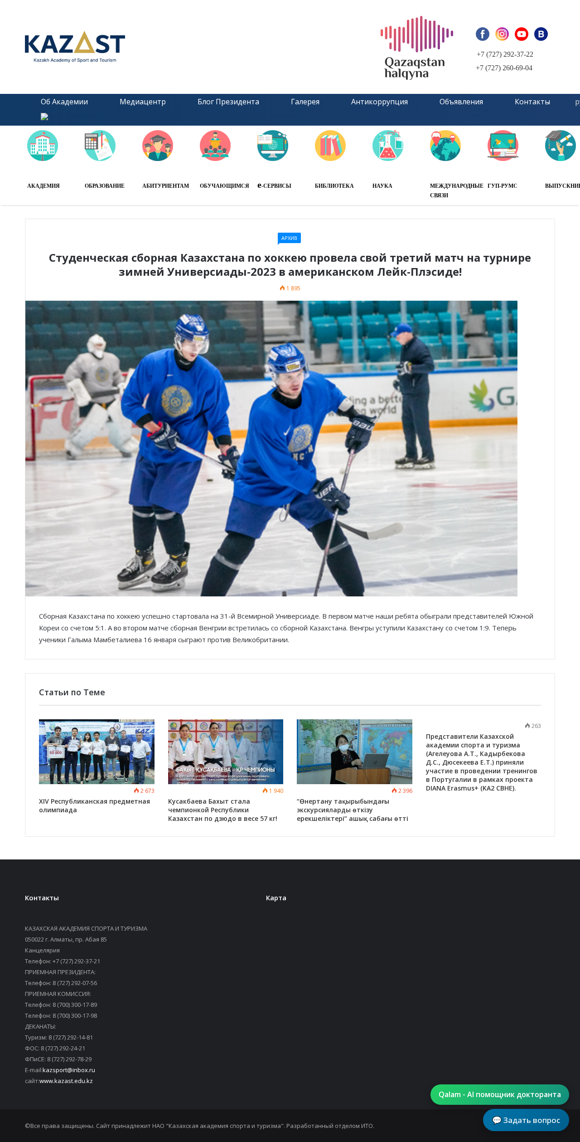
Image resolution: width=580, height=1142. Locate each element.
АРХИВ (289, 237)
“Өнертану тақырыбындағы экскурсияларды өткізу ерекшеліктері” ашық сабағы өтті (352, 810)
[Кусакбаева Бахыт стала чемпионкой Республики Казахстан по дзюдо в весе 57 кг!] (226, 752)
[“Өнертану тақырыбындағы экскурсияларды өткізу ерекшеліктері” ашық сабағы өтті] (354, 752)
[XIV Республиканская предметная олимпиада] (97, 752)
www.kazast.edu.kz (66, 1081)
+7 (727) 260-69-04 (504, 68)
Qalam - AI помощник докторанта (500, 1094)
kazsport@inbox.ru (69, 1070)
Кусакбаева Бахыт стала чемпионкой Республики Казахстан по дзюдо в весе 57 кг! (222, 810)
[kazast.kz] (127, 47)
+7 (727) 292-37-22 (505, 54)
